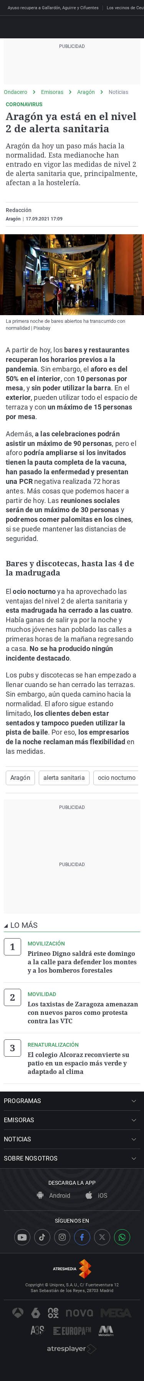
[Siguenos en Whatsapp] (122, 1237)
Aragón (86, 92)
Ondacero (15, 92)
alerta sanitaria (64, 777)
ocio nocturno (117, 777)
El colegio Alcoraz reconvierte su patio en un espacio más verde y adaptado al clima (78, 1063)
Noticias (118, 92)
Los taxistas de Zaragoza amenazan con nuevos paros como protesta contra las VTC (83, 1012)
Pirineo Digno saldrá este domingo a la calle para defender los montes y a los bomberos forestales (82, 962)
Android (59, 1195)
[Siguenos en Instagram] (62, 1237)
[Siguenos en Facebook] (82, 1237)
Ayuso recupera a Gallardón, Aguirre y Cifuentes (53, 8)
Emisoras (52, 92)
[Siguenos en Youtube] (22, 1237)
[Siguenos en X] (102, 1237)
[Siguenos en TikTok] (42, 1237)
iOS (102, 1195)
